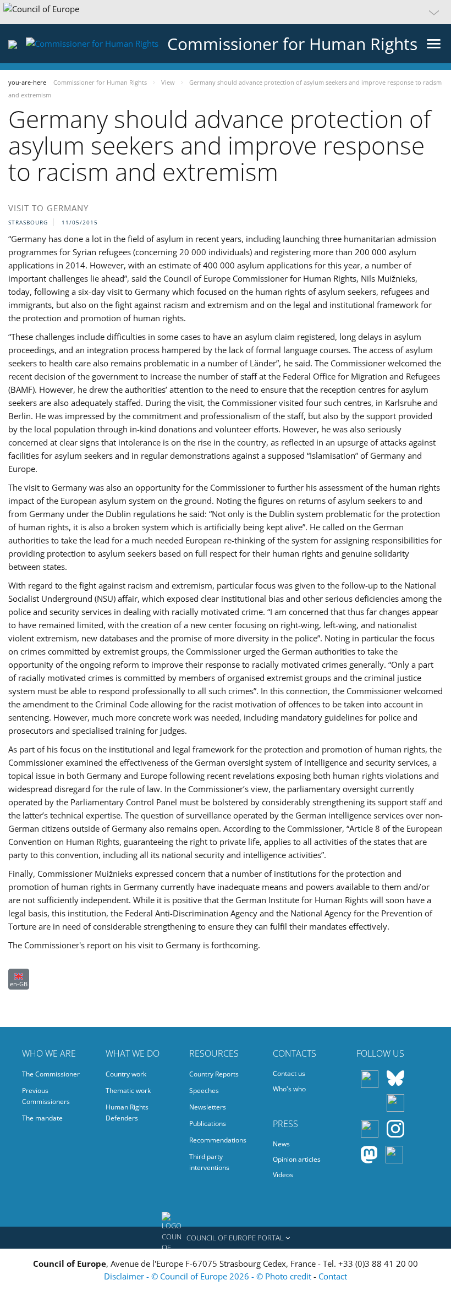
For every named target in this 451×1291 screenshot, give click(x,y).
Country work (126, 1074)
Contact (332, 1276)
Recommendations (217, 1140)
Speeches (204, 1090)
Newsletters (207, 1107)
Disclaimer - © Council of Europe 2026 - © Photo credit (209, 1276)
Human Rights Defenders (127, 1112)
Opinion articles (297, 1159)
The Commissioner (51, 1074)
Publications (207, 1123)
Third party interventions (209, 1162)
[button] (225, 12)
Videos (283, 1174)
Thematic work (128, 1090)
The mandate (42, 1118)
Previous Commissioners (46, 1096)
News (281, 1144)
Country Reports (214, 1074)
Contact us (289, 1073)
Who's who (289, 1089)
